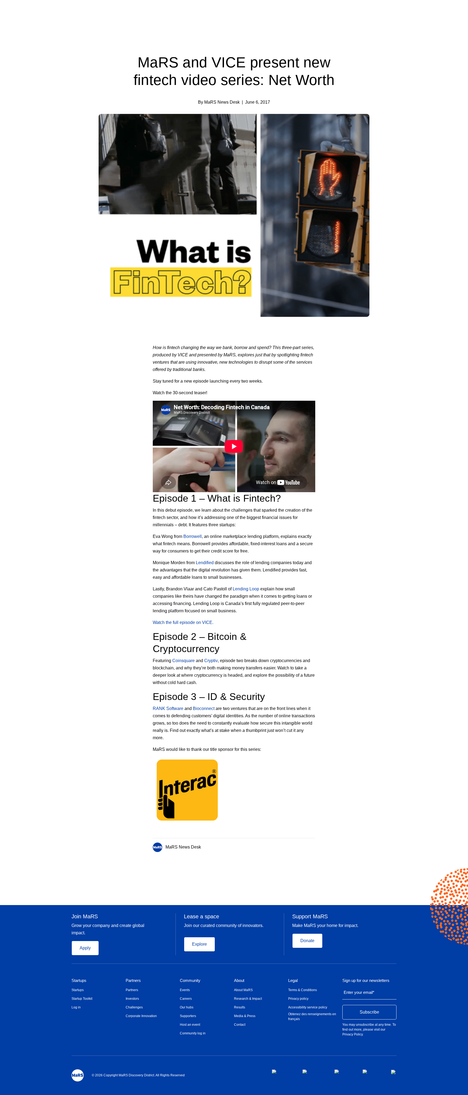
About (239, 980)
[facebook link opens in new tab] (283, 1071)
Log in (76, 1007)
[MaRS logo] (78, 1075)
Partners (133, 980)
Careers (186, 999)
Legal (293, 980)
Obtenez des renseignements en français (312, 1016)
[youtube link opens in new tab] (372, 1071)
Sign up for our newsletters (365, 980)
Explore (199, 944)
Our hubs (186, 1007)
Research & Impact (248, 999)
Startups (79, 980)
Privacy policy (298, 999)
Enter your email (359, 992)
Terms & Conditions (302, 990)
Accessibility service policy (307, 1007)
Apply (85, 948)
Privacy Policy (352, 1034)
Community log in (193, 1033)
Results (239, 1007)
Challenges (134, 1007)
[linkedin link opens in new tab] (344, 1071)
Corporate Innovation (141, 1016)
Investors (132, 999)
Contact (239, 1025)
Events (185, 990)
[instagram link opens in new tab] (314, 1071)
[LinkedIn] (313, 846)
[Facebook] (291, 846)
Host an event (190, 1025)
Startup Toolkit (82, 999)
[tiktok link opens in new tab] (393, 1072)
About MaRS (243, 990)
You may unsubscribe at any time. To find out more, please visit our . (369, 1029)
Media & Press (244, 1016)
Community (190, 980)
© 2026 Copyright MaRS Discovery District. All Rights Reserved (138, 1075)
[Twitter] (303, 846)
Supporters (188, 1016)
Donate (307, 940)
